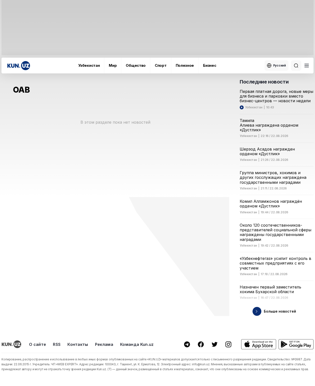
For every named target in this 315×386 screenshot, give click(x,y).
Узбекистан (89, 65)
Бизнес (209, 65)
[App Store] (258, 344)
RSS (57, 344)
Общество (136, 65)
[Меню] (307, 65)
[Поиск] (296, 65)
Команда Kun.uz (137, 344)
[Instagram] (228, 344)
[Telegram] (187, 344)
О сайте (37, 344)
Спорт (161, 65)
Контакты (77, 344)
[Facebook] (201, 344)
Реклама (104, 344)
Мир (113, 65)
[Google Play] (296, 344)
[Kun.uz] (18, 65)
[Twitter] (215, 344)
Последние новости (264, 82)
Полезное (185, 65)
